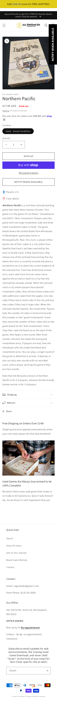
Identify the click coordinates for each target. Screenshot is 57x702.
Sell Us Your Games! (16, 552)
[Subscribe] (47, 670)
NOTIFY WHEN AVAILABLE (28, 181)
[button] (3, 25)
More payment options (28, 173)
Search (9, 538)
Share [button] (9, 411)
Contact (10, 567)
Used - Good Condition (18, 131)
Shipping (5, 111)
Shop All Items (13, 545)
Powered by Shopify (38, 696)
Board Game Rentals (16, 560)
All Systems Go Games (24, 696)
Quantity (6, 138)
